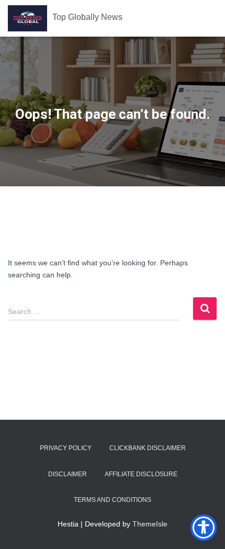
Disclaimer (67, 474)
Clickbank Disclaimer (147, 448)
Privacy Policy (66, 448)
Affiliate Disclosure (141, 474)
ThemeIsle (149, 524)
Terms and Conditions (112, 499)
